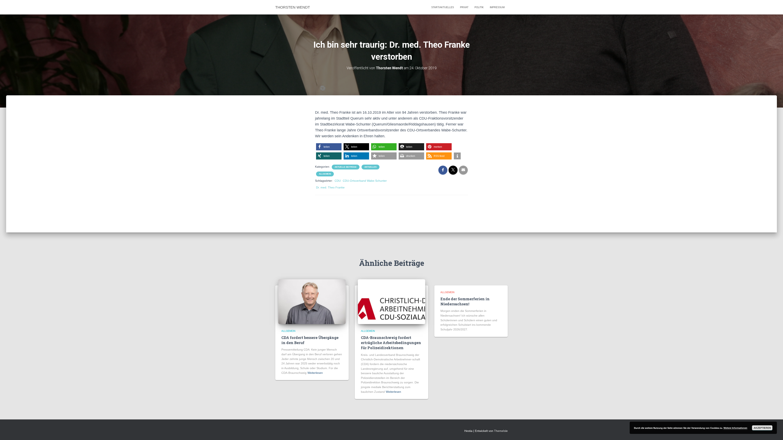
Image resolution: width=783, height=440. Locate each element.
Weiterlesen (315, 372)
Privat (464, 7)
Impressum (497, 7)
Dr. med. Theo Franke (330, 187)
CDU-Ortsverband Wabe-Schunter (365, 180)
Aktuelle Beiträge (346, 167)
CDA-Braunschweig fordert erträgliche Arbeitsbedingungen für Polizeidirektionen (391, 342)
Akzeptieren (762, 428)
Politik (479, 7)
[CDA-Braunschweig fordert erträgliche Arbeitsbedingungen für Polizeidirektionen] (391, 301)
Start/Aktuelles (442, 7)
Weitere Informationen (735, 427)
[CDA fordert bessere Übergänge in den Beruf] (312, 301)
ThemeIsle (501, 430)
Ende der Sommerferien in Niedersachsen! (465, 301)
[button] (329, 146)
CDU (338, 180)
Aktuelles (370, 167)
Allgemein (325, 174)
